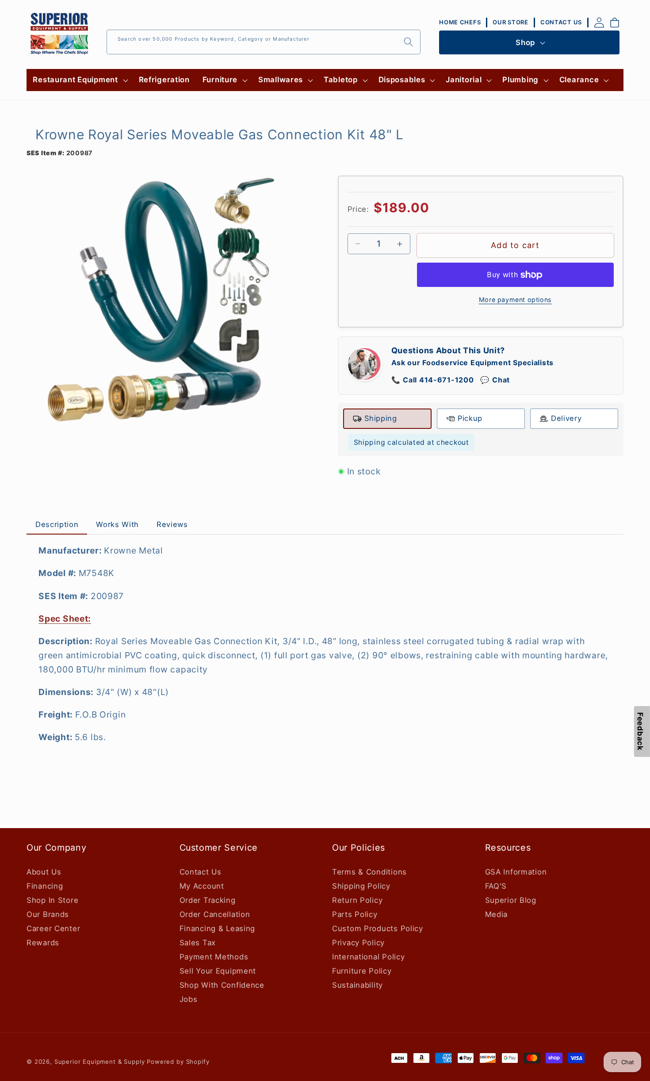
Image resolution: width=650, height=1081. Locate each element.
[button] (79, 80)
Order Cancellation (215, 914)
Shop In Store (52, 900)
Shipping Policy (361, 886)
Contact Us (201, 871)
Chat (495, 379)
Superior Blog (510, 900)
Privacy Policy (358, 942)
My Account (202, 886)
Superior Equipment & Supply (99, 1061)
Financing (45, 886)
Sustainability (357, 985)
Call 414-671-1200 (432, 379)
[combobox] (263, 42)
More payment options (515, 299)
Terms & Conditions (369, 871)
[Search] (408, 41)
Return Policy (357, 900)
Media (496, 914)
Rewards (43, 942)
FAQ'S (496, 886)
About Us (44, 871)
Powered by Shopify (178, 1061)
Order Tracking (208, 900)
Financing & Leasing (218, 928)
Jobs (189, 999)
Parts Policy (355, 914)
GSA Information (516, 871)
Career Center (53, 928)
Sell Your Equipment (218, 970)
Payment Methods (214, 956)
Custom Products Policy (377, 928)
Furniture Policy (362, 970)
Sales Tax (198, 942)
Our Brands (48, 914)
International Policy (368, 956)
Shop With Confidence (222, 985)
